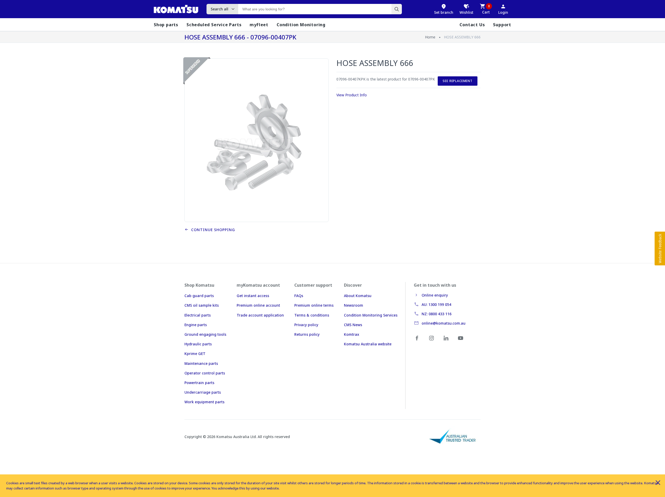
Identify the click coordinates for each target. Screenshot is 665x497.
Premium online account (258, 305)
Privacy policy (306, 324)
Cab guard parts (199, 295)
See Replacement (458, 81)
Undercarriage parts (202, 392)
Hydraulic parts (198, 343)
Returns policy (307, 334)
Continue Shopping (212, 229)
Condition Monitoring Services (370, 315)
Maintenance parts (201, 363)
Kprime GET (194, 353)
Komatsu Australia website (367, 343)
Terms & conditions (311, 315)
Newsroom (353, 305)
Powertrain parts (199, 382)
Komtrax (351, 334)
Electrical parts (197, 315)
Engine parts (195, 324)
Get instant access (253, 295)
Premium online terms (314, 305)
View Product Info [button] (351, 94)
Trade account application (260, 315)
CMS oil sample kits (201, 305)
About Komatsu (357, 295)
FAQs (298, 295)
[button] (660, 248)
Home (430, 37)
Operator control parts (204, 373)
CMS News (353, 324)
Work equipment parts (204, 401)
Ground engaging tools (205, 334)
